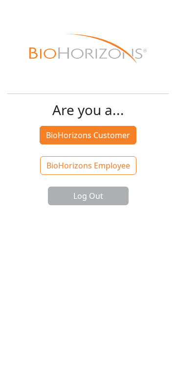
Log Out (88, 196)
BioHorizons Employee (88, 165)
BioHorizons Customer (88, 135)
